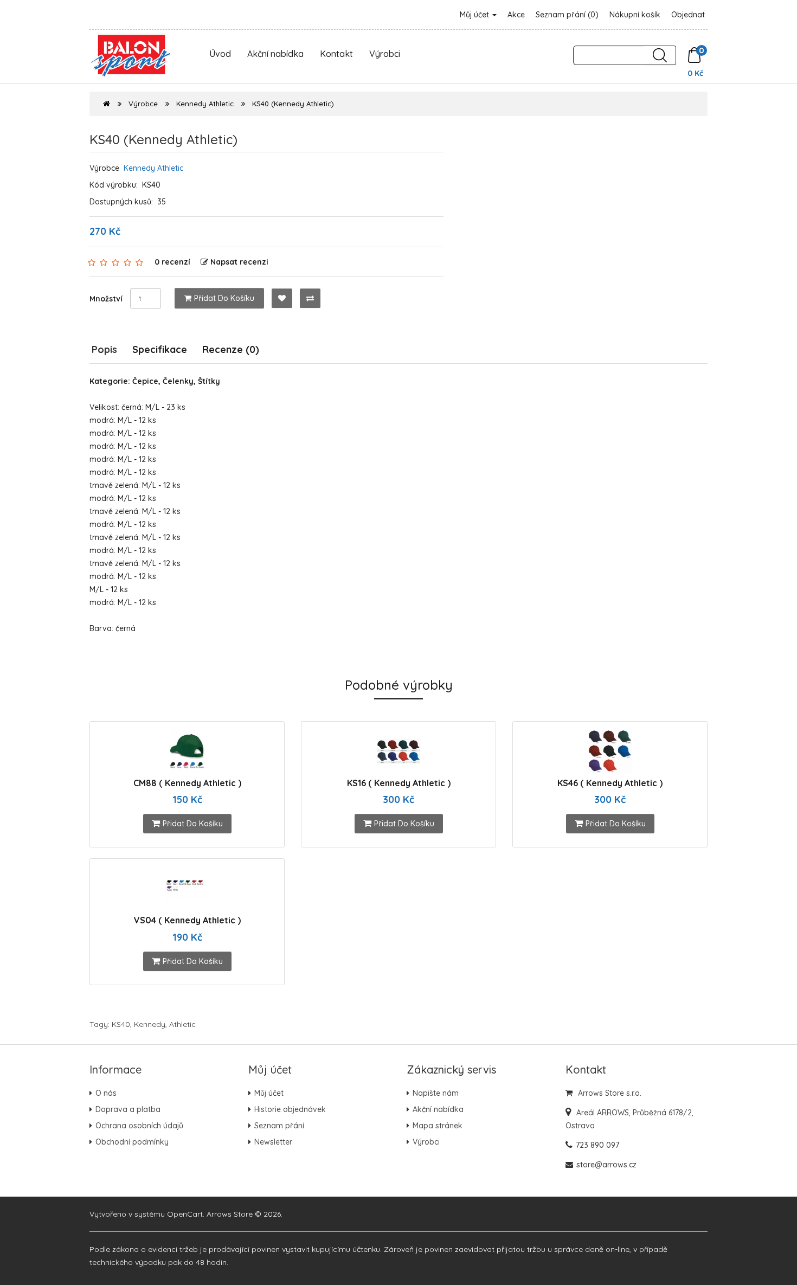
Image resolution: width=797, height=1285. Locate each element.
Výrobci (384, 53)
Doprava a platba (127, 1109)
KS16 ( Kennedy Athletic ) (399, 783)
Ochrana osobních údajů (139, 1125)
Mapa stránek (437, 1125)
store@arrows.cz (606, 1165)
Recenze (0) (230, 349)
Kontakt (336, 53)
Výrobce (143, 103)
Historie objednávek (290, 1109)
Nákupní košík (634, 15)
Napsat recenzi (239, 262)
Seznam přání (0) (567, 15)
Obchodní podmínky (132, 1142)
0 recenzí (172, 262)
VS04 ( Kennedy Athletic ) (187, 920)
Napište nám (436, 1093)
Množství (106, 299)
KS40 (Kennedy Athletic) (293, 103)
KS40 (121, 1024)
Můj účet (475, 15)
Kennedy (149, 1024)
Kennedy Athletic (205, 103)
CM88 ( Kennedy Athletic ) (187, 783)
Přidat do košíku (224, 298)
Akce (516, 15)
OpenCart (185, 1214)
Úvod (220, 53)
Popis (104, 349)
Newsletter (273, 1142)
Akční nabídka (275, 53)
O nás (106, 1093)
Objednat (688, 15)
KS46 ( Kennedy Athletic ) (610, 783)
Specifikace (159, 349)
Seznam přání (279, 1125)
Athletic (182, 1024)
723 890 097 (597, 1145)
